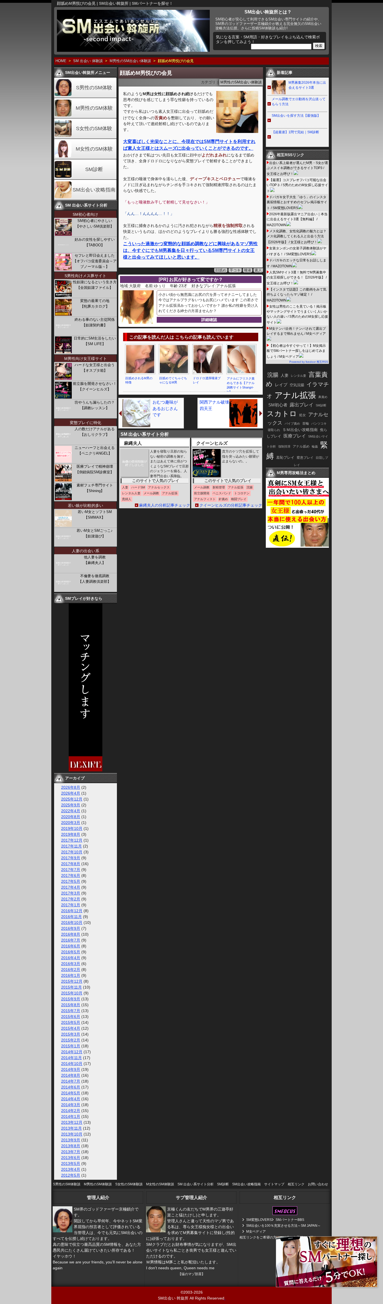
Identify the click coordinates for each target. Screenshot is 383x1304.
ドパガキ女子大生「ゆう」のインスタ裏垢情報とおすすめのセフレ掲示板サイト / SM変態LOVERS (297, 202)
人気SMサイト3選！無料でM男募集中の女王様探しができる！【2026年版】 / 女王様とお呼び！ (297, 277)
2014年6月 (70, 1087)
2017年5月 (70, 881)
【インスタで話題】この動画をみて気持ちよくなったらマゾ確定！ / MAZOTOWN (296, 294)
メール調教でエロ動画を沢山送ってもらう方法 (299, 101)
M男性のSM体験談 (98, 1184)
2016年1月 (70, 975)
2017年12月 (71, 840)
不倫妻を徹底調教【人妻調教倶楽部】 (94, 579)
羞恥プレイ (285, 457)
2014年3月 (70, 1104)
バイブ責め (292, 423)
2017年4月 (70, 887)
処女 (302, 415)
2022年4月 (70, 811)
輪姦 (315, 446)
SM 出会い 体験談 (88, 61)
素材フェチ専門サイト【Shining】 (95, 488)
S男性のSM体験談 (66, 1184)
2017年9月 (70, 858)
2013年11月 (71, 1128)
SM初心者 (277, 405)
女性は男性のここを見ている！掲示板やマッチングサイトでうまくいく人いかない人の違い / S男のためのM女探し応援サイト (297, 314)
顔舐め (220, 270)
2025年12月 (71, 799)
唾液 (247, 270)
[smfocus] (285, 1214)
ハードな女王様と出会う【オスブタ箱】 (95, 368)
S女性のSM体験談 (129, 1184)
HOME (61, 61)
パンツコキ (319, 423)
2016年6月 (70, 946)
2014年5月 (70, 1093)
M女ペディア (256, 1231)
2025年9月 (70, 805)
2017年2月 (70, 899)
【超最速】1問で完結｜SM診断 (295, 132)
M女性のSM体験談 (160, 1184)
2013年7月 (70, 1152)
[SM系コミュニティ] (85, 770)
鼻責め (322, 397)
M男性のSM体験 (94, 108)
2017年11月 (71, 846)
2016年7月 (70, 940)
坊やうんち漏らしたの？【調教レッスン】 (95, 405)
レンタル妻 (298, 375)
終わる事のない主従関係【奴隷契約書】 (95, 322)
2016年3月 (70, 963)
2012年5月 (70, 1175)
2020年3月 (70, 822)
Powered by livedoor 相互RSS (308, 361)
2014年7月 (70, 1081)
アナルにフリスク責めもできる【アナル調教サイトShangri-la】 (241, 385)
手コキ (235, 270)
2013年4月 (70, 1169)
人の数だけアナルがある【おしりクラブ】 (95, 432)
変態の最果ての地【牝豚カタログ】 (94, 303)
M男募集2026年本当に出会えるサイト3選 (307, 85)
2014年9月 (70, 1069)
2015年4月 (70, 1028)
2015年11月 (71, 987)
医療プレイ (294, 436)
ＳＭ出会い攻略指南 (300, 429)
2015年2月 (70, 1040)
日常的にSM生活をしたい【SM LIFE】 (95, 341)
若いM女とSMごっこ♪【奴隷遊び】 (95, 533)
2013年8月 (70, 1146)
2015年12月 (71, 981)
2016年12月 (71, 911)
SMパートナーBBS (290, 1220)
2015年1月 (70, 1046)
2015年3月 (70, 1034)
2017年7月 (70, 869)
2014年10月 (71, 1063)
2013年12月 (71, 1122)
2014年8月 (70, 1075)
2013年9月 (70, 1140)
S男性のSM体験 (94, 87)
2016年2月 (70, 969)
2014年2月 (70, 1110)
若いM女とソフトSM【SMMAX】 (95, 514)
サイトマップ (274, 1184)
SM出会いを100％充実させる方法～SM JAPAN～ (283, 1226)
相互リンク (296, 1184)
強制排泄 (284, 446)
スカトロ (282, 414)
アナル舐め (301, 446)
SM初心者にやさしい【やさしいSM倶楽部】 (94, 223)
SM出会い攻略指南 (94, 190)
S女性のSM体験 (94, 128)
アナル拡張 (295, 395)
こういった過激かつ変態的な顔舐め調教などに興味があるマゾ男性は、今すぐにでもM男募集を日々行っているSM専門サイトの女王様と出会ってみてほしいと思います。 (190, 250)
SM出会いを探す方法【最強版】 (296, 116)
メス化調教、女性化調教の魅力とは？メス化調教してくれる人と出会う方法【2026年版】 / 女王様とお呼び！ (296, 236)
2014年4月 (70, 1099)
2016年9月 (70, 928)
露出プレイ (301, 405)
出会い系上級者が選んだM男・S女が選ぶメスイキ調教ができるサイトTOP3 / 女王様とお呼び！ (297, 168)
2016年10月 (71, 922)
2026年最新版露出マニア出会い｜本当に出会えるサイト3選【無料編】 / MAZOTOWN (297, 219)
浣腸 (272, 375)
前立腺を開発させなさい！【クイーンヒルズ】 (95, 386)
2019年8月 (70, 834)
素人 (258, 270)
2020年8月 (70, 816)
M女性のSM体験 (94, 149)
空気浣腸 (297, 385)
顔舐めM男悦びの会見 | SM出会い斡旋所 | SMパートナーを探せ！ (115, 3)
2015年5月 (70, 1022)
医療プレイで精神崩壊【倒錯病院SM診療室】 (94, 469)
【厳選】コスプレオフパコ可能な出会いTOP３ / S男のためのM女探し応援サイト (297, 185)
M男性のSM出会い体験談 (130, 61)
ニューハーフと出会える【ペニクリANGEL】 (95, 450)
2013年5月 (70, 1163)
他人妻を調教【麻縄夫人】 (95, 560)
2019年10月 (71, 828)
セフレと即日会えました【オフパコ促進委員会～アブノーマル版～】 (95, 261)
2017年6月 (70, 875)
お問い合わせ (318, 1184)
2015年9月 (70, 999)
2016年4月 (70, 958)
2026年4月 (70, 793)
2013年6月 (70, 1157)
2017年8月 (70, 863)
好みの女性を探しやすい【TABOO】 (95, 242)
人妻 (285, 375)
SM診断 (94, 169)
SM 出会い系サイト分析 (195, 1184)
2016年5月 (70, 952)
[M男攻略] (298, 546)
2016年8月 (70, 934)
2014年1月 (70, 1116)
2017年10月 (71, 852)
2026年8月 (70, 787)
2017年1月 (70, 905)
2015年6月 (70, 1016)
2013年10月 (71, 1134)
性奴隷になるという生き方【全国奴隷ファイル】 (95, 285)
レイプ (281, 384)
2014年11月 (71, 1057)
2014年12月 (71, 1052)
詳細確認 (209, 319)
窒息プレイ (305, 458)
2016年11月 (71, 916)
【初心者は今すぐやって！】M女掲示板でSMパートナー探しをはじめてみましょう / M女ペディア (296, 351)
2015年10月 (71, 993)
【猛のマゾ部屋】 (191, 1274)
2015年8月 (70, 1005)
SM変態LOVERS (259, 1220)
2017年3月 (70, 893)
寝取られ (274, 430)
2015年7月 (70, 1010)
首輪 (305, 423)
